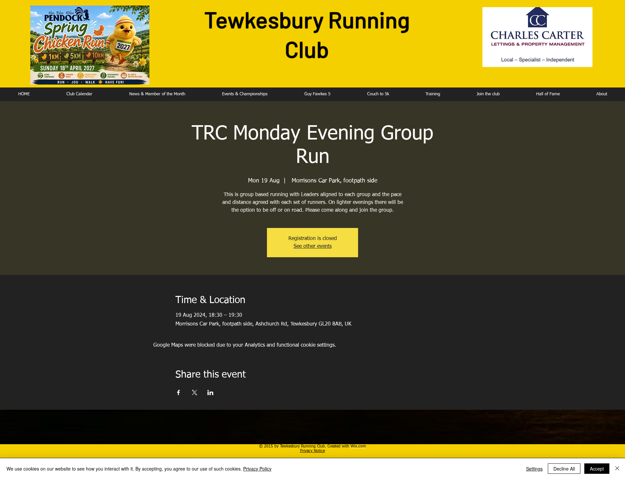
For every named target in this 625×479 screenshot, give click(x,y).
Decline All (564, 468)
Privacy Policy (257, 468)
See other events (313, 246)
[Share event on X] (194, 392)
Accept (597, 468)
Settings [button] (534, 468)
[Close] (617, 468)
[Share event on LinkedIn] (210, 392)
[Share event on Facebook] (178, 392)
